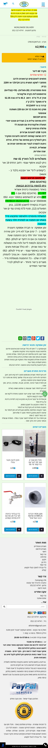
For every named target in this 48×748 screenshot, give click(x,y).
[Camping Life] (24, 4)
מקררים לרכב (30, 730)
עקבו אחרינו (40, 592)
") (45, 170)
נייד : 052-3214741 (38, 621)
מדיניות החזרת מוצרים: (35, 370)
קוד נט (20, 746)
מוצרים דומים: (39, 426)
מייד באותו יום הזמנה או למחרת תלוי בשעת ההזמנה (25, 220)
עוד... (43, 602)
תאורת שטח (41, 730)
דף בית (44, 37)
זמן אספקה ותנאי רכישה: (34, 344)
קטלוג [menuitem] (44, 570)
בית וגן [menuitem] (43, 562)
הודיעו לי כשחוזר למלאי (36, 59)
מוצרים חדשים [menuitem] (41, 549)
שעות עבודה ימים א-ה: (30, 637)
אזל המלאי (38, 56)
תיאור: (43, 66)
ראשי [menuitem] (44, 551)
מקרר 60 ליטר (39, 71)
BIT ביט (42, 193)
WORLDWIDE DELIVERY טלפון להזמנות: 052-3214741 (24, 29)
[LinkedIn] (29, 338)
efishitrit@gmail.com (37, 625)
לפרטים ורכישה (32, 476)
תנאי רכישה (42, 588)
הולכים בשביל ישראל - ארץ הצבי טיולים (24, 698)
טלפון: (44, 585)
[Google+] (33, 338)
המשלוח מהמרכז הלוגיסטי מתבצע (27, 216)
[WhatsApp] (20, 338)
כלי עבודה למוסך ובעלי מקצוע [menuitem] (35, 567)
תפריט (43, 6)
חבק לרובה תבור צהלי (12, 461)
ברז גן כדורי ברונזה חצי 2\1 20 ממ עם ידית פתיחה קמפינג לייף (12, 517)
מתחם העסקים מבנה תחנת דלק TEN (24, 16)
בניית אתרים (15, 746)
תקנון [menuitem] (44, 559)
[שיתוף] (41, 476)
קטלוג (38, 37)
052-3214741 (24, 19)
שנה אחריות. (39, 151)
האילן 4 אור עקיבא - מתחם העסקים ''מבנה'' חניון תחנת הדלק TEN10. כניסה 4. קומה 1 (26, 631)
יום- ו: (24, 650)
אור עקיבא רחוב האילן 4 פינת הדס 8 (24, 13)
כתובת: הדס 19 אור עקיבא (36, 583)
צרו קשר (42, 576)
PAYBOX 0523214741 (17, 201)
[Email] (25, 338)
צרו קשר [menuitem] (43, 554)
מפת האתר (40, 542)
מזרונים (21, 730)
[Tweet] (38, 338)
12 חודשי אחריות (38, 74)
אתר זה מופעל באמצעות (24, 746)
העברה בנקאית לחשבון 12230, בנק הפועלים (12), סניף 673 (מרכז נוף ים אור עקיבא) (24, 208)
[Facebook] (42, 338)
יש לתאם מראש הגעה (33, 178)
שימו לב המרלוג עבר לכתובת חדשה (24, 10)
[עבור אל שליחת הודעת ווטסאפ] (44, 393)
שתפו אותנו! (41, 598)
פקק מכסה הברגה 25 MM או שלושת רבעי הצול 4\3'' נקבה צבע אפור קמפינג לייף (35, 518)
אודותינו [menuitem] (43, 557)
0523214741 (35, 585)
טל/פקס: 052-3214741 (36, 617)
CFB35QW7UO (34, 42)
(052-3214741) (37, 181)
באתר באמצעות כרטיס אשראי (30, 189)
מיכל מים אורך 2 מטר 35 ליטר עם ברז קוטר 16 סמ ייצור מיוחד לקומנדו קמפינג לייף (35, 464)
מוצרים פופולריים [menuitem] (40, 546)
